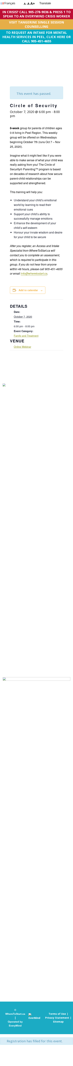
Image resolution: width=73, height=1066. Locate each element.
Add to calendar (28, 290)
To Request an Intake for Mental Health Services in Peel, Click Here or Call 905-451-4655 (36, 36)
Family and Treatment (26, 335)
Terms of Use (57, 1013)
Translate (45, 3)
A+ (32, 4)
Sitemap (58, 1021)
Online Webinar (22, 346)
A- (25, 3)
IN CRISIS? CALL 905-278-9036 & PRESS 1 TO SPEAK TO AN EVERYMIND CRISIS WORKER (36, 14)
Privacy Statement (57, 1017)
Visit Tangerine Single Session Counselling (36, 24)
